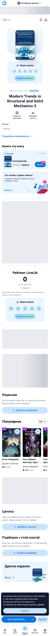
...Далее (40, 604)
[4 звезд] (30, 71)
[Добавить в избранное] (41, 20)
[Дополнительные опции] (33, 619)
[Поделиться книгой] (46, 20)
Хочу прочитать (16, 619)
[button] (24, 45)
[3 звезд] (25, 71)
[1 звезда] (14, 71)
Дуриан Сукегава (10, 463)
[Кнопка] (17, 431)
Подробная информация (15, 136)
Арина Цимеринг (30, 466)
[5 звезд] (36, 71)
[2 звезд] (20, 71)
